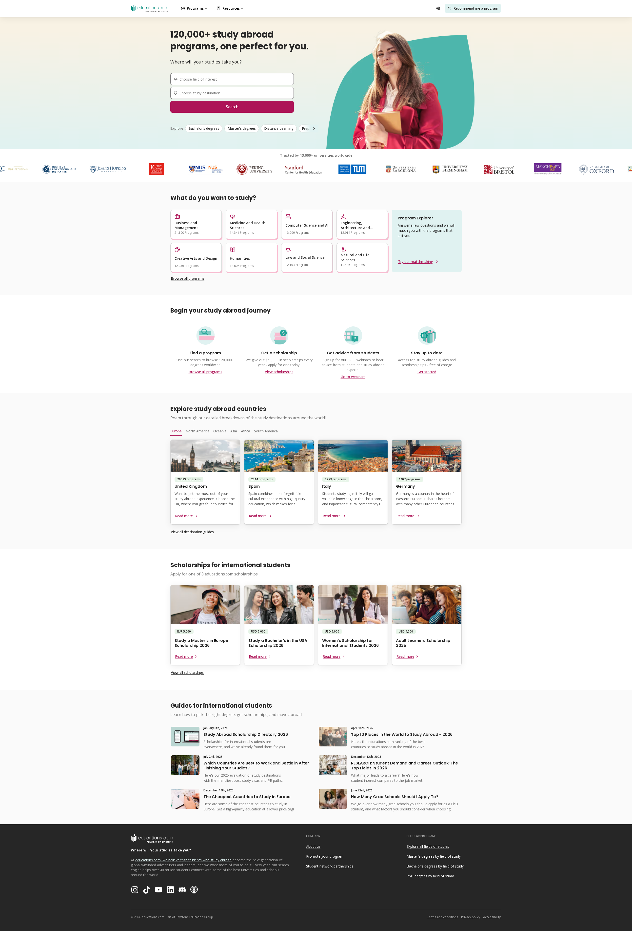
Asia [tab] (233, 431)
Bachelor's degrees (203, 128)
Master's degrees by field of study (434, 856)
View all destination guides (192, 531)
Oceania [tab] (219, 431)
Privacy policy (470, 917)
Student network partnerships (329, 866)
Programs (195, 8)
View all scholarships (187, 672)
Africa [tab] (245, 431)
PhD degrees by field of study (430, 876)
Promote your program (324, 856)
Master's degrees (242, 128)
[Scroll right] (314, 128)
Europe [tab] (176, 431)
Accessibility (492, 917)
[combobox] (234, 79)
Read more (184, 515)
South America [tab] (266, 431)
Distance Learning (279, 128)
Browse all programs (187, 278)
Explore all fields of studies (428, 846)
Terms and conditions (442, 917)
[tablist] (316, 431)
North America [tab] (197, 431)
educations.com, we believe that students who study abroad (183, 860)
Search (232, 106)
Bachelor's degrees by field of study (435, 866)
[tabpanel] (316, 484)
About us (313, 846)
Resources (231, 8)
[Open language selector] (438, 8)
